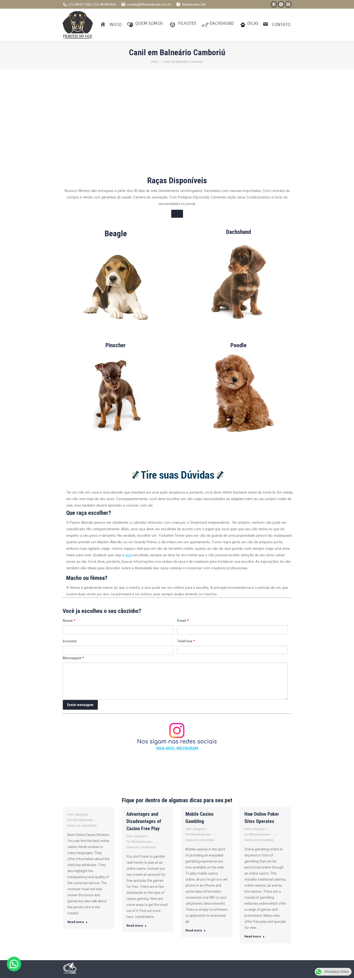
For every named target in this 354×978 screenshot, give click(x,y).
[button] (14, 964)
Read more (75, 922)
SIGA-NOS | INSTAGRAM (177, 748)
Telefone (186, 641)
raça (128, 555)
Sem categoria (77, 814)
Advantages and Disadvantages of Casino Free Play (143, 821)
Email (183, 620)
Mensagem (73, 658)
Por (79, 820)
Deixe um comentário (82, 825)
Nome (69, 620)
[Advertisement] (177, 133)
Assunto (70, 641)
